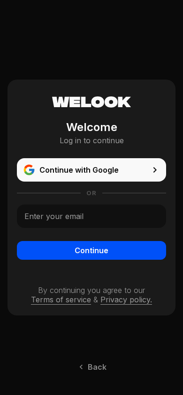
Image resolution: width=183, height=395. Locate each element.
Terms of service (61, 299)
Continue (91, 250)
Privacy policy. (126, 299)
